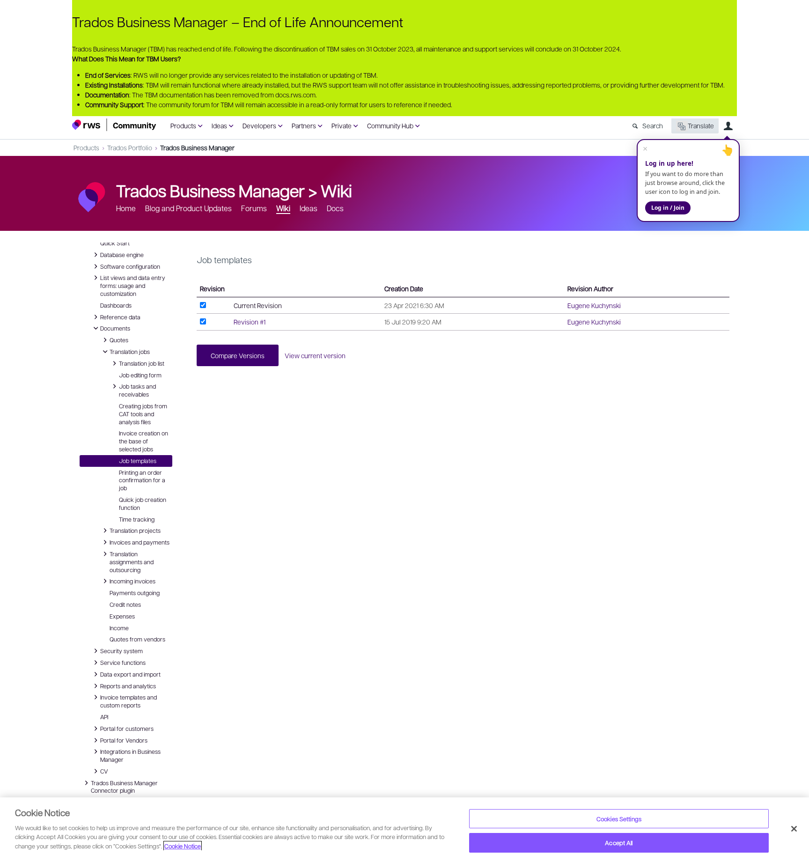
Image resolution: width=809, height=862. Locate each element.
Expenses (122, 616)
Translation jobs (130, 351)
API (104, 717)
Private (341, 125)
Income (119, 628)
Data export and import (130, 674)
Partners (304, 125)
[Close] (794, 828)
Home (126, 208)
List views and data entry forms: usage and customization (132, 285)
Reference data (120, 316)
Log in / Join (667, 208)
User (728, 126)
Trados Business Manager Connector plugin (124, 786)
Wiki (336, 190)
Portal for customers (127, 728)
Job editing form (140, 375)
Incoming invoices (132, 580)
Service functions (123, 662)
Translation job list (141, 363)
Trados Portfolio (129, 147)
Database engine (122, 254)
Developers (259, 125)
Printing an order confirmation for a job (142, 480)
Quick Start (115, 243)
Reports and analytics (128, 685)
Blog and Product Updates (188, 208)
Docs (335, 208)
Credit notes (125, 604)
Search (652, 125)
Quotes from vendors (137, 639)
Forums (254, 208)
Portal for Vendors (123, 740)
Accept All (618, 843)
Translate (701, 125)
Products (183, 125)
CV (106, 770)
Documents (115, 328)
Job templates (137, 460)
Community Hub (390, 125)
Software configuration (130, 266)
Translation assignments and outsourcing (132, 561)
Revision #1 (249, 321)
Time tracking (136, 519)
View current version (315, 355)
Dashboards (116, 305)
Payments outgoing (135, 593)
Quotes (119, 339)
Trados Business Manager (197, 147)
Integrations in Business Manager (130, 755)
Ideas (219, 125)
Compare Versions (238, 355)
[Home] (114, 124)
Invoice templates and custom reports (128, 701)
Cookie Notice (182, 846)
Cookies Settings (618, 819)
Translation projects (135, 530)
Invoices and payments (139, 542)
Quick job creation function (142, 503)
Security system (121, 650)
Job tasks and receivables (137, 390)
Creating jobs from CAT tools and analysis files (143, 414)
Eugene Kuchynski (594, 305)
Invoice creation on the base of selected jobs (143, 441)
